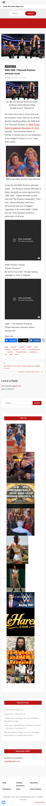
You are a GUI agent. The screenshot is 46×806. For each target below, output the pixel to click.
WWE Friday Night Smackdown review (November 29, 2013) (22, 367)
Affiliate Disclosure (20, 784)
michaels (16, 349)
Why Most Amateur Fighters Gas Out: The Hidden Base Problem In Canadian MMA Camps (21, 733)
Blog (4, 783)
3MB (6, 347)
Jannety (21, 347)
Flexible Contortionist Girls (29, 372)
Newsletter (34, 783)
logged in (15, 386)
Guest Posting (35, 789)
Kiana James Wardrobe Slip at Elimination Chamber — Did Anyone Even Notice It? (22, 726)
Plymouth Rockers (34, 349)
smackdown (33, 352)
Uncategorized (10, 66)
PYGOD (7, 78)
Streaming (6, 789)
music (24, 349)
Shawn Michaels (21, 352)
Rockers (10, 352)
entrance (13, 347)
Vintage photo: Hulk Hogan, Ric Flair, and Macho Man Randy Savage (21, 719)
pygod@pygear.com (12, 761)
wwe (11, 354)
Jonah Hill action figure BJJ (13, 6)
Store (18, 789)
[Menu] (3, 2)
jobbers (29, 347)
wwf (16, 354)
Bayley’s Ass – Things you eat (14, 714)
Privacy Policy (40, 802)
